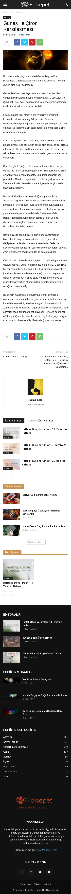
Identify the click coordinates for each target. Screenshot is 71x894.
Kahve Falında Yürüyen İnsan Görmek (42, 653)
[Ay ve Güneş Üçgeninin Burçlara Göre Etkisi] (11, 711)
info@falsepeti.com (47, 849)
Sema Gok (11, 35)
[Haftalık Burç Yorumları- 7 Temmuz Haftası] (11, 448)
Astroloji (19, 12)
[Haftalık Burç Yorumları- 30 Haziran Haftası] (11, 464)
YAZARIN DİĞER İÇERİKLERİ (40, 420)
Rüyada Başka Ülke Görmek (37, 637)
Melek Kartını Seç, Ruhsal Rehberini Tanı (43, 526)
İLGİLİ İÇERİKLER (13, 420)
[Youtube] (49, 872)
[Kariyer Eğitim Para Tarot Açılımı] (11, 499)
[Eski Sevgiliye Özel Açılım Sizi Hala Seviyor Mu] (11, 514)
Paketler (37, 884)
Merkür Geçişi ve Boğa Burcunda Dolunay (44, 695)
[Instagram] (31, 872)
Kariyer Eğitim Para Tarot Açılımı (39, 495)
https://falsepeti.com (36, 405)
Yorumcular (25, 884)
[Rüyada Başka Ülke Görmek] (11, 641)
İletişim (47, 884)
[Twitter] (40, 872)
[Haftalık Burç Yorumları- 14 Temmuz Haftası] (11, 433)
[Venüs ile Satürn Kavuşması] (11, 680)
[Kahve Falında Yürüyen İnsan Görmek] (11, 657)
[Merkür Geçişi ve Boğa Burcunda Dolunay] (11, 696)
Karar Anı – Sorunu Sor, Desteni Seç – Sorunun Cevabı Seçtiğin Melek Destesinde (55, 361)
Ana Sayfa (7, 12)
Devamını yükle (34, 542)
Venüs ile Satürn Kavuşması (37, 679)
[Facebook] (22, 872)
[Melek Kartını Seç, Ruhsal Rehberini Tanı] (11, 530)
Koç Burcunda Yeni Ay (15, 356)
